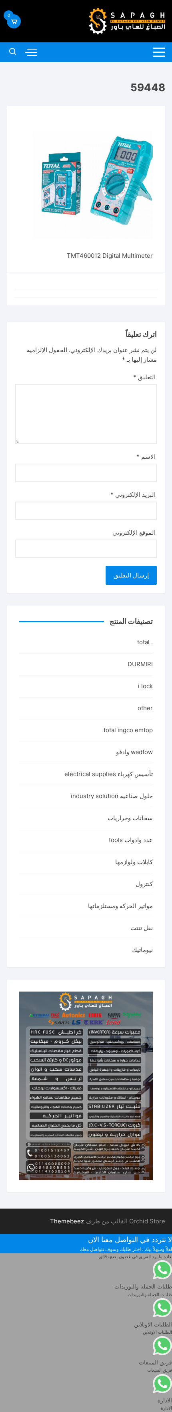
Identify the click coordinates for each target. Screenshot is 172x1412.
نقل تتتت (141, 928)
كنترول (144, 884)
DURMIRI (140, 664)
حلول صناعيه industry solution (112, 796)
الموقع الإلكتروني (134, 532)
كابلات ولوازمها (134, 862)
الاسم (146, 456)
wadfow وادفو (134, 752)
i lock (145, 686)
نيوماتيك (142, 950)
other (145, 708)
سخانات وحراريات (130, 818)
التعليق (144, 377)
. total (145, 642)
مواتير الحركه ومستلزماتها (120, 906)
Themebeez (67, 1221)
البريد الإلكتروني (133, 494)
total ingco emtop (128, 730)
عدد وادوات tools (131, 840)
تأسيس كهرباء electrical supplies (108, 774)
